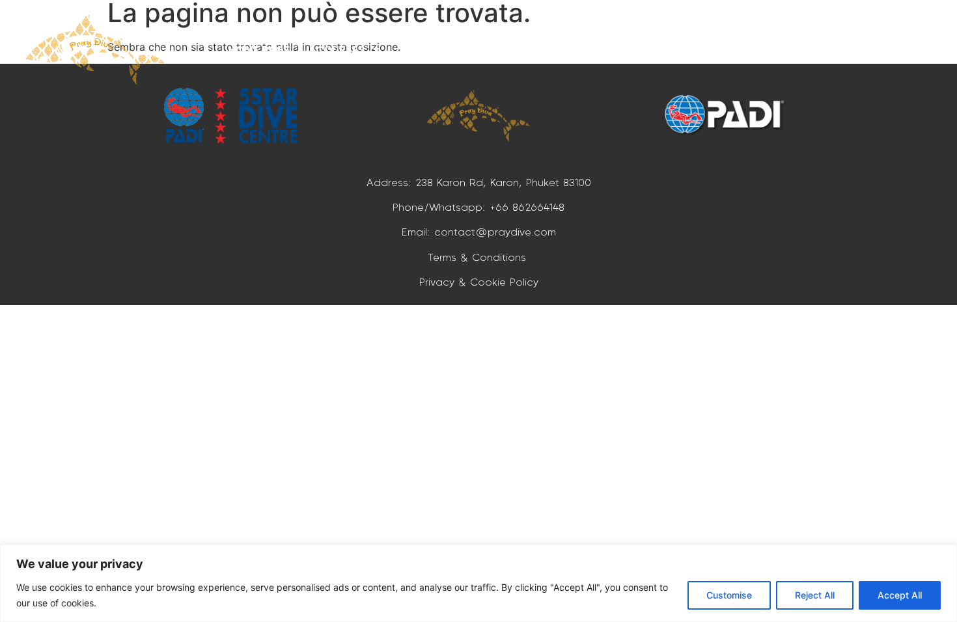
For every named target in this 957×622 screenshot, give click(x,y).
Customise (729, 595)
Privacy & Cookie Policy (478, 281)
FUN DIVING (437, 49)
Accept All (900, 595)
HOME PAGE (259, 49)
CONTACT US (875, 49)
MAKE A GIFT (608, 49)
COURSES (340, 49)
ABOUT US (790, 49)
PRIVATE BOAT (702, 49)
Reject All (815, 595)
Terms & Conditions (479, 257)
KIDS (521, 49)
